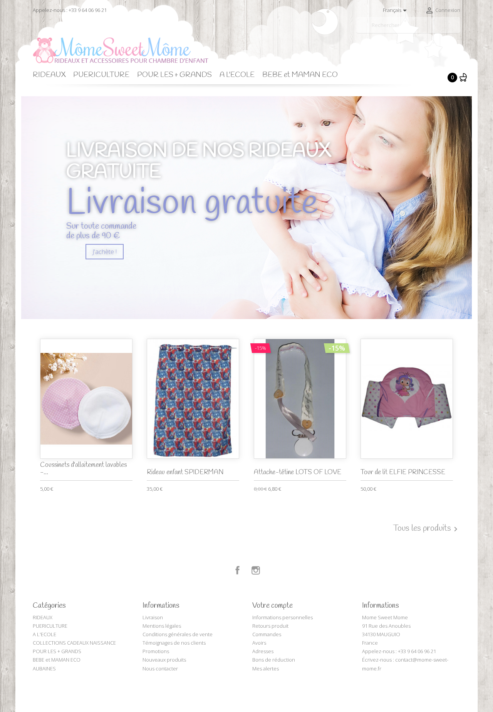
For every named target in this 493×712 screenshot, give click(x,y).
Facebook (237, 570)
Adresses (262, 651)
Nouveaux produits (164, 659)
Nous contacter (160, 668)
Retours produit (270, 625)
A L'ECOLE (237, 75)
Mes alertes (265, 668)
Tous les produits (426, 529)
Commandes (266, 634)
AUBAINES (44, 668)
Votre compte (272, 606)
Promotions (156, 651)
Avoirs (259, 642)
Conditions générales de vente (178, 634)
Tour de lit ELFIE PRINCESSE (403, 472)
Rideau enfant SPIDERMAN (185, 472)
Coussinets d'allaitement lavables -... (83, 469)
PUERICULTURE (101, 75)
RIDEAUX (49, 75)
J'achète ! (104, 251)
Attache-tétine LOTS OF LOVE (297, 472)
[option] (246, 207)
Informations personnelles (282, 617)
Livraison (153, 617)
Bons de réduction (273, 659)
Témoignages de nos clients (174, 642)
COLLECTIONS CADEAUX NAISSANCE (74, 642)
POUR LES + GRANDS (174, 75)
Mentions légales (162, 625)
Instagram (255, 570)
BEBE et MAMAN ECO (300, 75)
